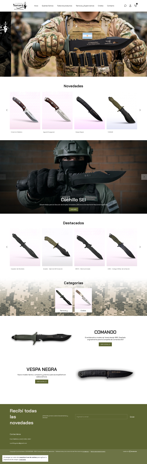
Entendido (22, 459)
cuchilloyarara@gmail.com (18, 443)
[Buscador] (125, 6)
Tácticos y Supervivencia (85, 6)
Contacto (110, 6)
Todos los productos (64, 6)
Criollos (100, 6)
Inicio (36, 6)
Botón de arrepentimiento (98, 451)
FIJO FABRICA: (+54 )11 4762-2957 (20, 439)
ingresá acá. (85, 451)
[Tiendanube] (130, 452)
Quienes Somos (47, 6)
